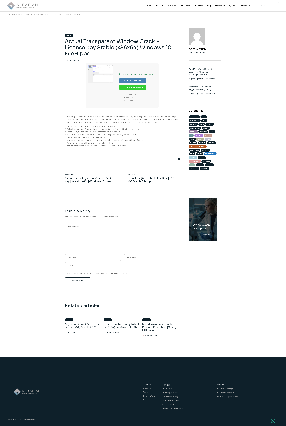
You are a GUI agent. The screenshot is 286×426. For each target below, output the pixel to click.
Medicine (208, 135)
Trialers (14, 14)
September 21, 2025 (74, 332)
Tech (192, 165)
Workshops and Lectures (172, 408)
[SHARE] (179, 159)
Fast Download (134, 81)
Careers (146, 400)
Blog (204, 120)
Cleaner (210, 124)
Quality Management (197, 146)
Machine (199, 135)
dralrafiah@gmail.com (228, 396)
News (208, 139)
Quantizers (194, 150)
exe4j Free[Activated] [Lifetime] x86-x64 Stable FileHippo (152, 180)
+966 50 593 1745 (226, 393)
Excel (212, 132)
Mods (192, 139)
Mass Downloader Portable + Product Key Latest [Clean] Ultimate (160, 327)
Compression (195, 128)
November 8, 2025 (73, 60)
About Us (147, 388)
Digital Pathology (169, 389)
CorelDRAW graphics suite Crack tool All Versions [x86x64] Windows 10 (201, 72)
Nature (200, 139)
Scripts (202, 157)
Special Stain (195, 161)
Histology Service (170, 393)
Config (205, 128)
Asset (204, 117)
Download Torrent (134, 87)
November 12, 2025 (151, 335)
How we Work (149, 396)
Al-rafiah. (17, 419)
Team (145, 392)
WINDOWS (204, 168)
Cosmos (193, 132)
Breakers (193, 124)
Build (202, 124)
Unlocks (209, 165)
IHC (191, 135)
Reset (192, 154)
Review (199, 154)
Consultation (168, 404)
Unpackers (194, 168)
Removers (205, 150)
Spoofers (206, 161)
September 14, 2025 (113, 332)
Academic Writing (170, 397)
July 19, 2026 (210, 79)
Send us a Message (225, 389)
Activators (194, 117)
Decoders (203, 132)
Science (193, 157)
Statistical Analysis (170, 400)
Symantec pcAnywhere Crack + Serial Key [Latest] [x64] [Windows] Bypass (89, 180)
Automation (194, 120)
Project (202, 143)
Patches (193, 143)
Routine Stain (210, 154)
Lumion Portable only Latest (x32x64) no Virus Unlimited (121, 326)
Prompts (211, 143)
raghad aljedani (196, 79)
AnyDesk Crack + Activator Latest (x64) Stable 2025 (82, 326)
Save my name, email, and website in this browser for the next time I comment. (97, 273)
